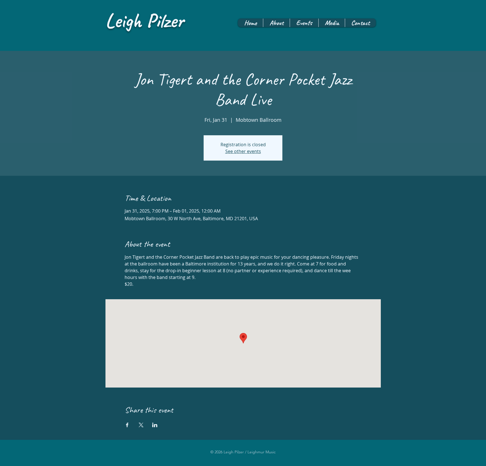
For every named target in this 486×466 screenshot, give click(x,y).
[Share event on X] (141, 425)
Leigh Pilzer (144, 20)
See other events (243, 151)
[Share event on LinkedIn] (155, 425)
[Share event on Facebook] (127, 425)
